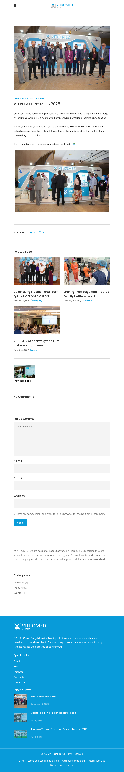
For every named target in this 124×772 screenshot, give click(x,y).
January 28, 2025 (22, 300)
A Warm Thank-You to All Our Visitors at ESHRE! (60, 729)
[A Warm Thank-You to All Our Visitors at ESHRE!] (20, 734)
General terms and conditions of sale (39, 760)
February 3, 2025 (72, 300)
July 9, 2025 (36, 720)
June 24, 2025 (20, 350)
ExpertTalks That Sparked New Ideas (53, 712)
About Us (18, 661)
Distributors (20, 677)
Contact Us (19, 682)
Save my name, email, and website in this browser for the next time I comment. (61, 513)
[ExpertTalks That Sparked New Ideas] (20, 717)
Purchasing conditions (73, 760)
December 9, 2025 (23, 98)
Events (17, 592)
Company (39, 98)
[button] (19, 181)
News (17, 666)
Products (19, 587)
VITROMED (21, 232)
